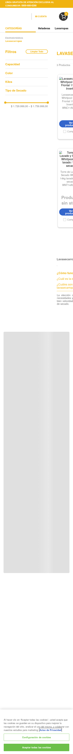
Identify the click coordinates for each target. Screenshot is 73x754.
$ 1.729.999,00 (19, 106)
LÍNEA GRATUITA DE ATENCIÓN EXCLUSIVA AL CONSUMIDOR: (29, 4)
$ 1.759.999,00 (38, 106)
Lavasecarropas (13, 41)
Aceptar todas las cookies (36, 747)
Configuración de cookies (36, 737)
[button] (26, 64)
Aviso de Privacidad (50, 730)
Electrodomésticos (14, 38)
